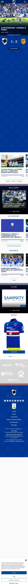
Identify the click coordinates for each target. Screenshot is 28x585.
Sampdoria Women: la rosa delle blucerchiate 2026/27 (12, 270)
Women (22, 275)
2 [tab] (14, 211)
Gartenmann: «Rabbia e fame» (13, 29)
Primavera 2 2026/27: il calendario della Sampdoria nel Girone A (11, 235)
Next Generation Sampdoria (14, 245)
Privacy (16, 583)
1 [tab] (10, 211)
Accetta (14, 572)
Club (23, 176)
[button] (26, 560)
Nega (14, 576)
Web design (14, 425)
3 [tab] (18, 211)
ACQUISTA (14, 352)
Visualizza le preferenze (14, 580)
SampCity (20, 181)
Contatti (14, 411)
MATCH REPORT (14, 48)
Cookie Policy (11, 583)
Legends (8, 181)
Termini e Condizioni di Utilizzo (14, 419)
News (13, 181)
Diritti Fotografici (14, 422)
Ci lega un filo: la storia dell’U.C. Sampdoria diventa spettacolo (11, 171)
